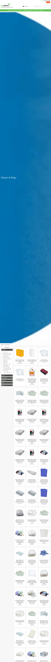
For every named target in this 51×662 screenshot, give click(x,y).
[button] (9, 10)
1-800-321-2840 (47, 0)
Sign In (48, 2)
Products (2, 344)
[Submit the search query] (35, 6)
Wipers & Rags (7, 344)
